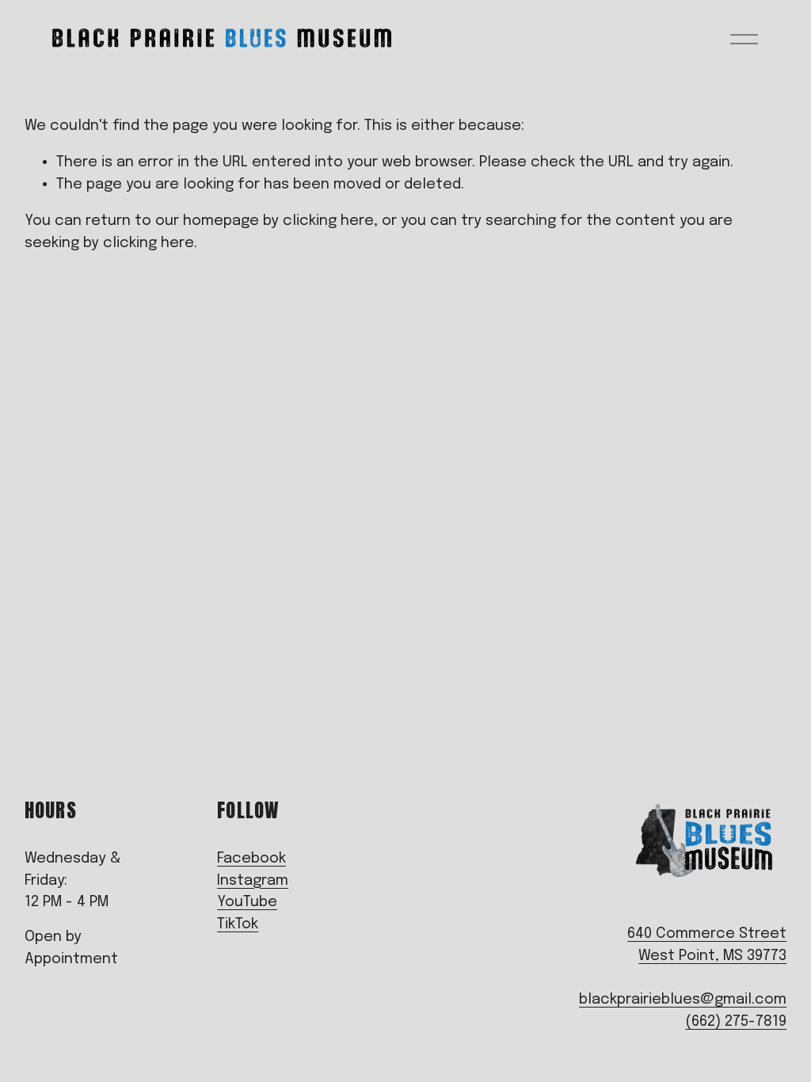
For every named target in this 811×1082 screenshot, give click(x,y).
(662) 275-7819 (735, 1021)
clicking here (328, 220)
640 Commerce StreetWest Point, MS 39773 (706, 944)
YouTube (247, 901)
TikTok (237, 924)
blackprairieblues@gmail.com (682, 999)
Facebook (251, 858)
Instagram (252, 880)
